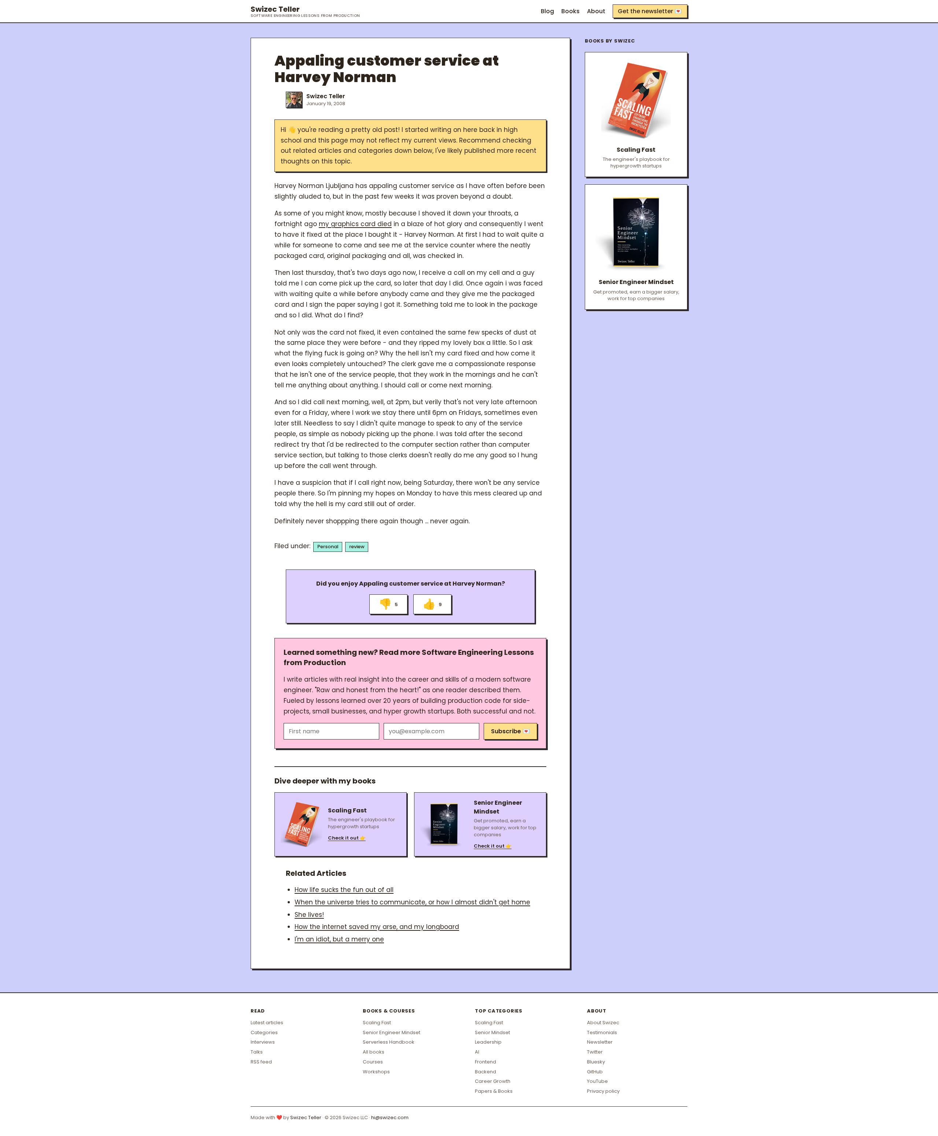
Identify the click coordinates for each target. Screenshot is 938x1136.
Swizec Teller (305, 11)
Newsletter (600, 1042)
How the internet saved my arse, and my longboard (377, 926)
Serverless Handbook (388, 1042)
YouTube (597, 1081)
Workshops (376, 1071)
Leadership (488, 1042)
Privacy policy (603, 1091)
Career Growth (492, 1081)
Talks (257, 1051)
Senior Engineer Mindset (391, 1032)
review (357, 546)
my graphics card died (355, 224)
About (596, 11)
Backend (485, 1071)
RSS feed (261, 1061)
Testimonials (602, 1032)
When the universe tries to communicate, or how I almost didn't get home (412, 902)
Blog (547, 11)
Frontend (485, 1061)
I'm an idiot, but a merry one (339, 939)
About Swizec (603, 1022)
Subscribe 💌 (510, 731)
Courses (373, 1061)
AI (477, 1051)
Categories (264, 1032)
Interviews (263, 1042)
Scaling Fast (377, 1022)
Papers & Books (494, 1091)
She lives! (309, 914)
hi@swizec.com (390, 1117)
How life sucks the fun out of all (344, 889)
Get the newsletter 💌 (650, 11)
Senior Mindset (492, 1032)
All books (373, 1051)
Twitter (595, 1051)
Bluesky (596, 1061)
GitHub (595, 1071)
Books (570, 11)
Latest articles (267, 1022)
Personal (328, 546)
